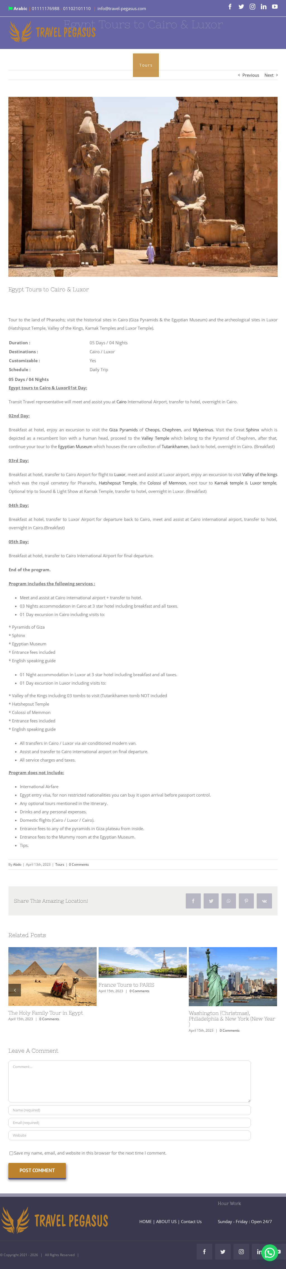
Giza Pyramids (123, 429)
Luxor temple (263, 483)
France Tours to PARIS (132, 962)
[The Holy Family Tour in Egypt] (52, 976)
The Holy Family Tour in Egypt (42, 976)
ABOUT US (166, 1221)
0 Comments (79, 864)
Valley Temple (155, 438)
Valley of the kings (259, 474)
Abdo (17, 864)
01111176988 (46, 8)
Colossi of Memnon (166, 483)
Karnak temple (228, 483)
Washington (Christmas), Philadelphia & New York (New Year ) (222, 976)
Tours (59, 864)
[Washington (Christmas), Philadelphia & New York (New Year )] (233, 976)
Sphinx (252, 429)
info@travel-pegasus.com (121, 8)
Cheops (152, 429)
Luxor (119, 474)
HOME (145, 1221)
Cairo (121, 401)
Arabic (20, 8)
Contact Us (191, 1221)
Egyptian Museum (75, 446)
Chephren (171, 429)
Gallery (62, 976)
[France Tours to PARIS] (143, 962)
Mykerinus (203, 429)
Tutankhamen (175, 446)
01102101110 (77, 8)
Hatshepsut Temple (118, 483)
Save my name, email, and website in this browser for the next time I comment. (90, 1153)
